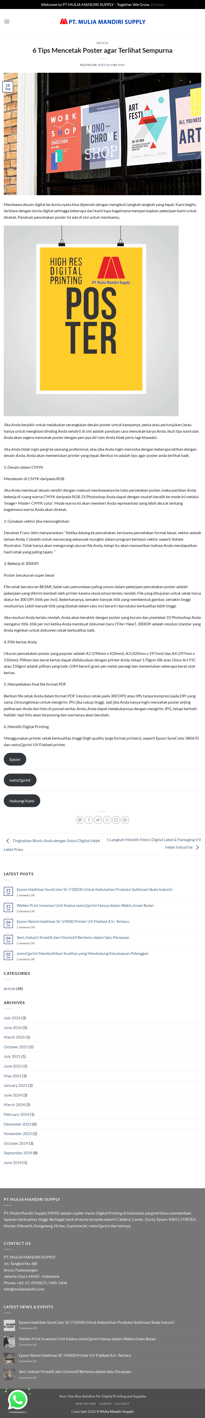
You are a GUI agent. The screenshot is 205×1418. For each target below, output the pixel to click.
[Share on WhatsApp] (80, 820)
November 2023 (18, 1133)
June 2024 (13, 1095)
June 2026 (13, 1027)
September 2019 (18, 1152)
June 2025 (13, 1066)
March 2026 (14, 1037)
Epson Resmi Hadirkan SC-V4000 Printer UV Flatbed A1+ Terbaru (73, 921)
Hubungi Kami (22, 800)
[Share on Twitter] (98, 820)
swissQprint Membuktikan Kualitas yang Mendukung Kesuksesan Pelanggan (82, 953)
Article (102, 42)
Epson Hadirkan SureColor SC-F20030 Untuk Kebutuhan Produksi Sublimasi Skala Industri (94, 889)
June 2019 (13, 1162)
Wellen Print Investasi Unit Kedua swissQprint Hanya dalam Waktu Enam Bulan (85, 905)
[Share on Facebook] (89, 820)
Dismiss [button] (157, 4)
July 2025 (12, 1056)
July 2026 (12, 1017)
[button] (7, 21)
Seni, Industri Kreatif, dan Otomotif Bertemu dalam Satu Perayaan (73, 937)
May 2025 (12, 1075)
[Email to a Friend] (116, 820)
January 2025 (15, 1085)
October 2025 (16, 1046)
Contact (122, 1404)
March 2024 (14, 1104)
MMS (121, 64)
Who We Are (85, 1404)
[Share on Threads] (107, 820)
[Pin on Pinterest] (125, 820)
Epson (15, 759)
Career (105, 1404)
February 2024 (16, 1114)
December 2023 (17, 1124)
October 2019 (16, 1143)
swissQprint (20, 780)
